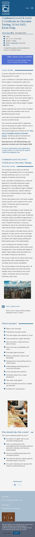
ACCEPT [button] (16, 533)
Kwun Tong (5, 33)
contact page (9, 500)
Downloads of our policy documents (11, 508)
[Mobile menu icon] (32, 8)
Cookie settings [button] (7, 533)
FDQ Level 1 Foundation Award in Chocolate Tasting (17, 133)
